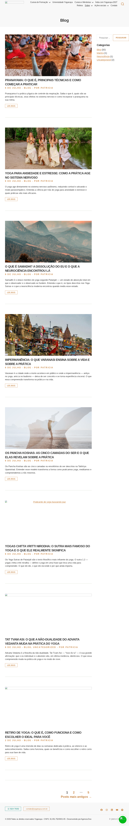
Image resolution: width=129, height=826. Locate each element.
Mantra (100, 53)
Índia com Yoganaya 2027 (106, 2)
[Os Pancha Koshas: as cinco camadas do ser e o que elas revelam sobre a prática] (48, 428)
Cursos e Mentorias (83, 2)
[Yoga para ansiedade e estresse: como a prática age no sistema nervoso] (48, 148)
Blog (27, 88)
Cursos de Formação (39, 2)
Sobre (87, 5)
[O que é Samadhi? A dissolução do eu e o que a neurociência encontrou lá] (48, 242)
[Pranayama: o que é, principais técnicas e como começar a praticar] (48, 55)
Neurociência (103, 56)
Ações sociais (100, 5)
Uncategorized (44, 647)
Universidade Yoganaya (62, 2)
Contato (114, 5)
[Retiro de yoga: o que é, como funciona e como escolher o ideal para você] (48, 708)
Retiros (80, 5)
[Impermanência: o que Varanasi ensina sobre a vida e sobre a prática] (48, 335)
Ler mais (11, 106)
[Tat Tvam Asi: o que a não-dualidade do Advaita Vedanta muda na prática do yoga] (48, 614)
